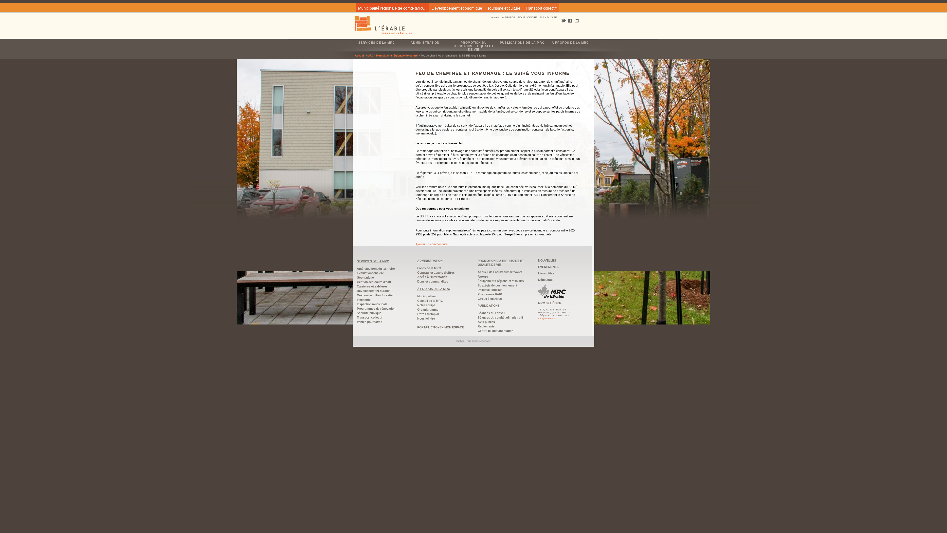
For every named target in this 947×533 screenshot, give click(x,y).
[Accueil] (384, 26)
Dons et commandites (432, 281)
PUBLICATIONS (489, 305)
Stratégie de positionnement (497, 285)
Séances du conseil (491, 313)
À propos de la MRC (570, 42)
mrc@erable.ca (546, 318)
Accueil (495, 17)
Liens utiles (546, 273)
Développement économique (457, 8)
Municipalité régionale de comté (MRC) (392, 8)
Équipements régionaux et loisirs (501, 281)
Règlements (486, 326)
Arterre (483, 276)
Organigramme (427, 309)
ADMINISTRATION (430, 261)
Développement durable (373, 291)
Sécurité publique (369, 313)
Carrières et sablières (372, 286)
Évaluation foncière (370, 273)
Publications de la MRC (522, 42)
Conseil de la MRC (430, 301)
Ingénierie (364, 300)
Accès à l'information (432, 277)
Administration (425, 42)
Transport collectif (541, 8)
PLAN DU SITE (548, 17)
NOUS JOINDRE (527, 17)
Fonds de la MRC (429, 268)
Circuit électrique (490, 299)
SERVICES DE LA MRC (373, 261)
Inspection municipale (372, 304)
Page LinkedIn (578, 20)
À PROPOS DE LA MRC (433, 289)
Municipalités (426, 296)
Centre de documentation (495, 331)
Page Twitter (564, 21)
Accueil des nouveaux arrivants (500, 272)
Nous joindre (426, 318)
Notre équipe (426, 305)
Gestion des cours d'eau (374, 282)
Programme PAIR (490, 294)
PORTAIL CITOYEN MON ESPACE (440, 327)
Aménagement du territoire (376, 268)
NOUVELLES (547, 260)
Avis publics (486, 322)
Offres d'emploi (428, 314)
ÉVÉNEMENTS (548, 267)
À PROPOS (508, 17)
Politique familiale (490, 290)
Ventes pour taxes (369, 322)
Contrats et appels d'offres (436, 272)
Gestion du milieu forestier (375, 295)
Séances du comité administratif (500, 317)
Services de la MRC (376, 42)
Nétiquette (545, 280)
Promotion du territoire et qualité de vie (473, 46)
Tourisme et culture (503, 8)
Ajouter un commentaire (432, 244)
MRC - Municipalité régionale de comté (392, 55)
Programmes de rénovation (376, 308)
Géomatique (365, 277)
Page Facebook (570, 21)
